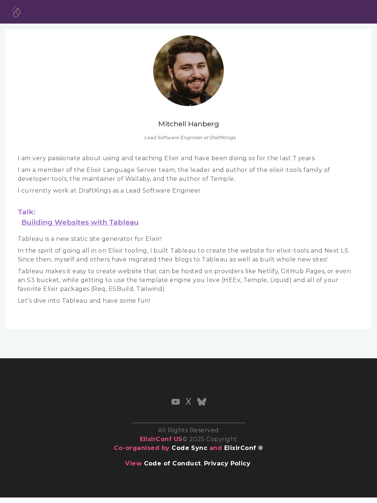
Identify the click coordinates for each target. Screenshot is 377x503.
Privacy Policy (227, 463)
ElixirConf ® (243, 447)
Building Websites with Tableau (80, 222)
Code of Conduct (172, 463)
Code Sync (189, 447)
